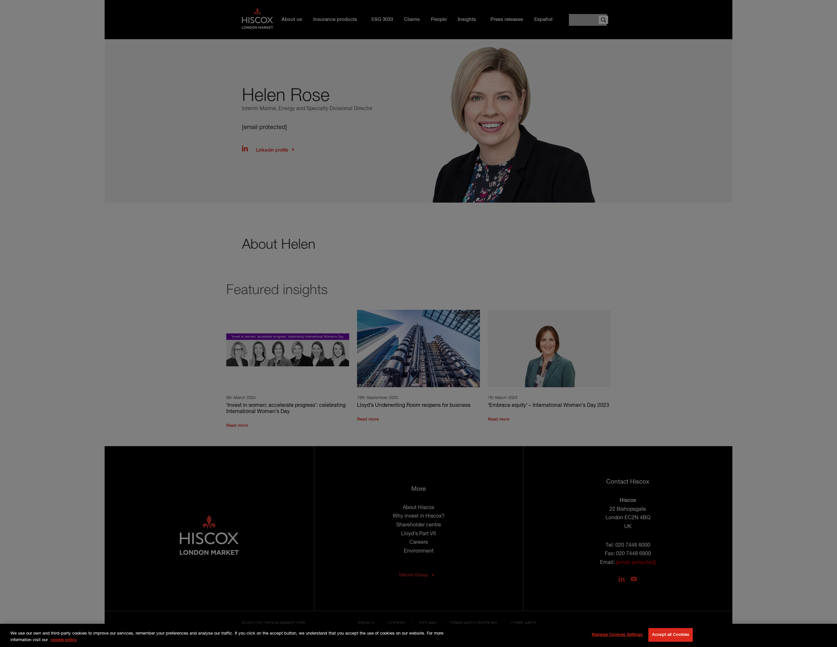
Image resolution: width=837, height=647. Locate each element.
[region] (418, 635)
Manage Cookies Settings (617, 635)
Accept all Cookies (670, 635)
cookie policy (64, 640)
